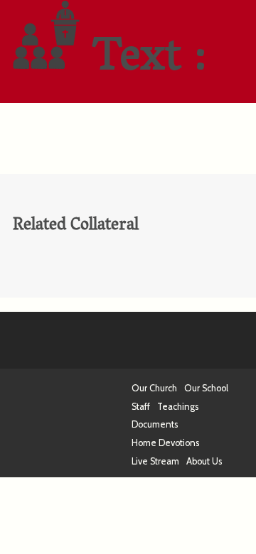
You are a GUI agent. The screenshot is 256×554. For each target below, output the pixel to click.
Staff (141, 406)
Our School (206, 388)
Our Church (154, 388)
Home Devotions (165, 443)
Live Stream (155, 461)
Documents (155, 424)
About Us (204, 461)
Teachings (177, 406)
